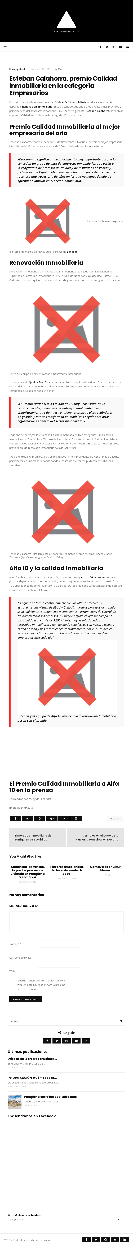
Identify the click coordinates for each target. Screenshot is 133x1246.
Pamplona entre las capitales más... (51, 1097)
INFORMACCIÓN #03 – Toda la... (32, 1078)
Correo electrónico (21, 957)
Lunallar (72, 251)
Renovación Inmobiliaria (37, 106)
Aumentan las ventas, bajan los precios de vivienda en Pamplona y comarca (28, 872)
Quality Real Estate (41, 382)
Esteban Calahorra (97, 111)
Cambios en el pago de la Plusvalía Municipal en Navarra (97, 837)
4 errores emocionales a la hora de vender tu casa (66, 870)
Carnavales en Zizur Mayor (105, 868)
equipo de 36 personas (91, 577)
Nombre (15, 944)
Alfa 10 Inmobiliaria (74, 102)
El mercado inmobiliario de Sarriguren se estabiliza (33, 837)
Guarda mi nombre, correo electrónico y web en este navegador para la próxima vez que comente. (41, 985)
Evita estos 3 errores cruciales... (32, 1059)
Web (12, 971)
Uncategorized (17, 69)
